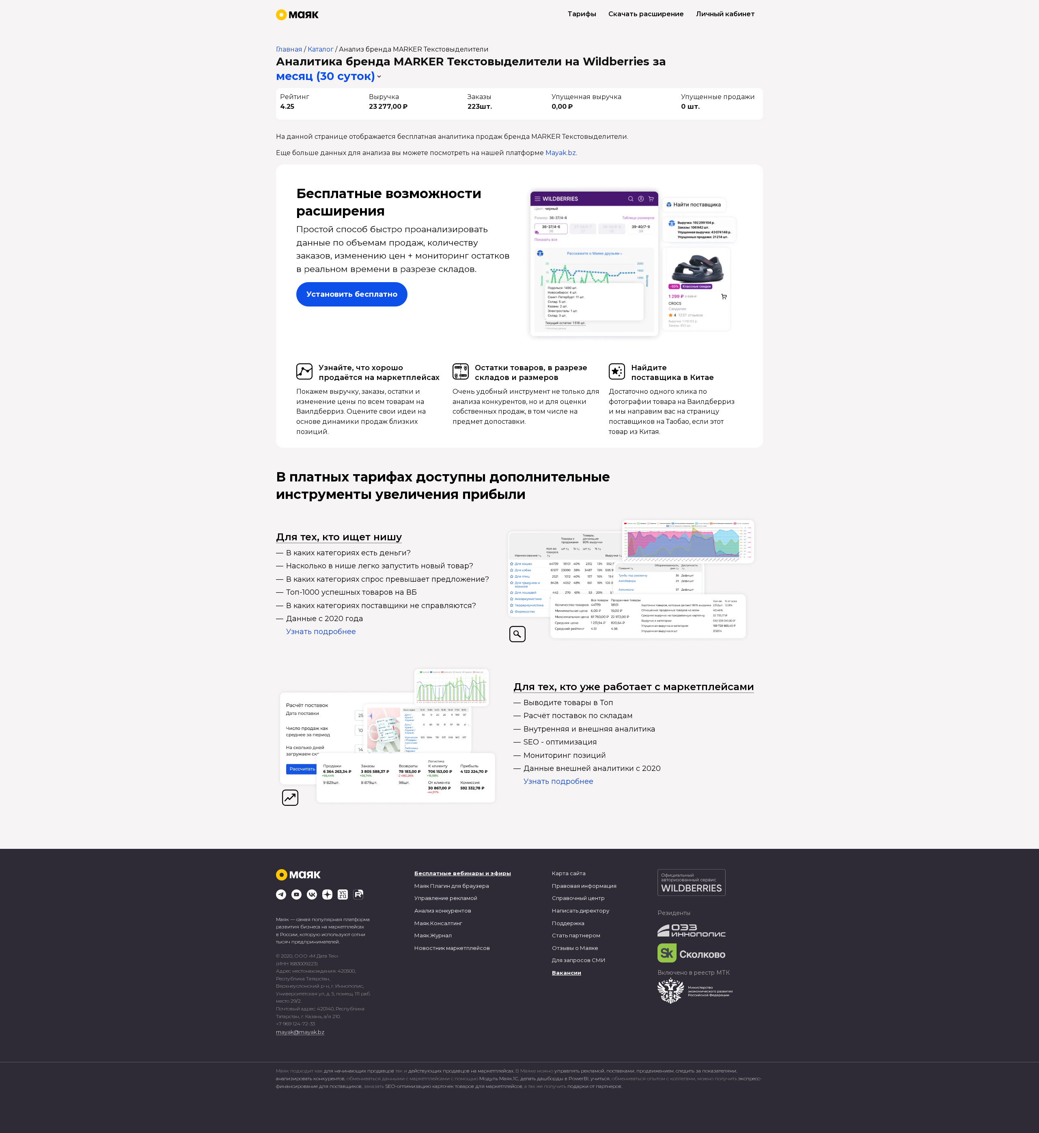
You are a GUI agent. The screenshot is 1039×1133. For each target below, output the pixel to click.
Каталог (321, 49)
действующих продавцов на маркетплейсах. (461, 1071)
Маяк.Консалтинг (438, 923)
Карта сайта (569, 873)
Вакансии (566, 972)
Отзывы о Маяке (575, 948)
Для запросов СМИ (579, 960)
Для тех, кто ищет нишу (339, 537)
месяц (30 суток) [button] (325, 76)
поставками (620, 1071)
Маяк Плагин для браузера (451, 886)
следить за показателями (706, 1071)
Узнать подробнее (321, 631)
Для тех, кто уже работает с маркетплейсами (633, 687)
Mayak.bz (560, 153)
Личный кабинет (725, 14)
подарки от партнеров (594, 1086)
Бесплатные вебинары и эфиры (462, 873)
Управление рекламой (445, 898)
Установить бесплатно (351, 294)
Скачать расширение (646, 14)
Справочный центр (578, 898)
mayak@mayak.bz (300, 1032)
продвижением (655, 1071)
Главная (289, 49)
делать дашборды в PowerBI (554, 1078)
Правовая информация (584, 886)
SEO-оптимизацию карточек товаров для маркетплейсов (453, 1086)
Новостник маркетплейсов (452, 948)
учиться (600, 1078)
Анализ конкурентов (442, 910)
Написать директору (580, 910)
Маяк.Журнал (433, 935)
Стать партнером (576, 935)
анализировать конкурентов (310, 1078)
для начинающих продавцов (359, 1071)
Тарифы (582, 14)
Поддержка (568, 923)
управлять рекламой (579, 1071)
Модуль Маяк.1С (498, 1078)
